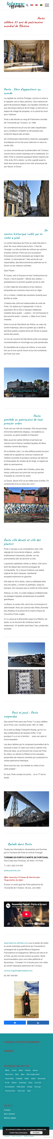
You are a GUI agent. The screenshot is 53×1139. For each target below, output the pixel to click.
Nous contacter (9, 1114)
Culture (33, 1078)
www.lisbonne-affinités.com (16, 942)
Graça (30, 1082)
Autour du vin (9, 1074)
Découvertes (41, 1078)
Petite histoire (21, 1087)
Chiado (27, 1078)
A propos (7, 1110)
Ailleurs (7, 1070)
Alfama (21, 1070)
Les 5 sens (38, 1082)
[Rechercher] (25, 5)
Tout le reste (21, 1091)
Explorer (14, 1082)
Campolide (19, 1078)
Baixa (17, 1074)
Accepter (36, 1133)
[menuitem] (25, 5)
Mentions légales (10, 1118)
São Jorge (38, 1087)
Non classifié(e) (10, 1087)
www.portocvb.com (12, 870)
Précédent (9, 382)
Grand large (22, 1082)
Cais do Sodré (9, 1078)
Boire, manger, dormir (33, 1074)
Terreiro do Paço (10, 1091)
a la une (14, 1070)
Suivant (43, 382)
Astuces (35, 1070)
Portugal (29, 1087)
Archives (27, 1070)
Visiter (29, 1091)
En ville (7, 1082)
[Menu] (45, 5)
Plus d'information (21, 1133)
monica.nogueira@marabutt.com (18, 970)
